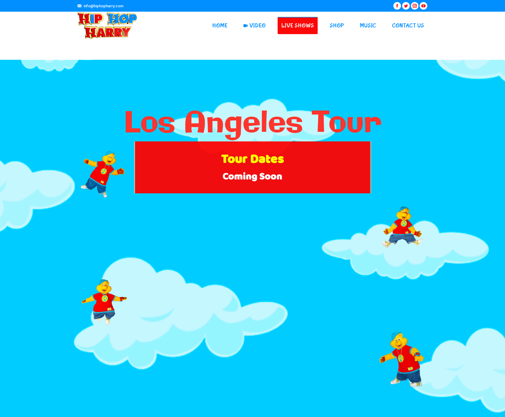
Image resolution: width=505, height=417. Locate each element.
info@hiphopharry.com (103, 6)
